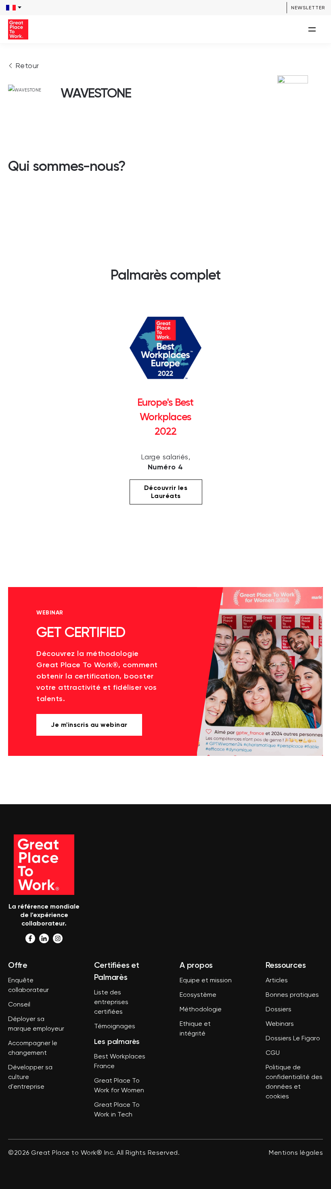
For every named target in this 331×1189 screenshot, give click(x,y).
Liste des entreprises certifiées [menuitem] (111, 1002)
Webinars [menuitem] (280, 1024)
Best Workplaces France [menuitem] (119, 1062)
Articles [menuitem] (277, 980)
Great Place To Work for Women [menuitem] (119, 1086)
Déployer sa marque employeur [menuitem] (36, 1024)
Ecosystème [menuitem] (198, 995)
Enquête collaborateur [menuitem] (28, 985)
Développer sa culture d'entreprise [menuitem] (30, 1077)
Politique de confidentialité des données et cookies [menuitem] (294, 1082)
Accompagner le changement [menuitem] (32, 1048)
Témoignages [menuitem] (114, 1026)
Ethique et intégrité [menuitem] (195, 1029)
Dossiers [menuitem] (278, 1009)
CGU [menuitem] (273, 1053)
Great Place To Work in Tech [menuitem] (117, 1110)
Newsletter (308, 7)
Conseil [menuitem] (19, 1005)
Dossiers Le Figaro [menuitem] (293, 1038)
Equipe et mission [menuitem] (206, 980)
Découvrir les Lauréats (166, 492)
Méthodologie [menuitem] (201, 1009)
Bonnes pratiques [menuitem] (292, 995)
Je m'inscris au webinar (89, 724)
